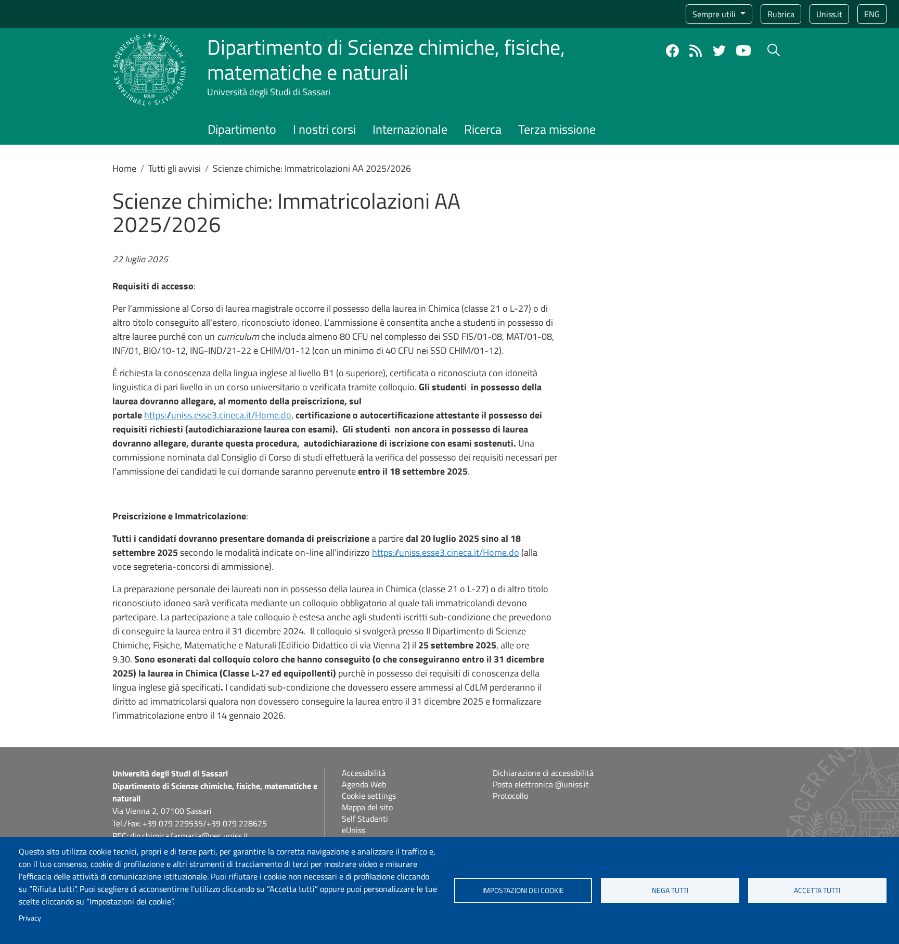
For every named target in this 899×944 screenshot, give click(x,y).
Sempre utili (715, 14)
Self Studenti (365, 818)
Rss (695, 50)
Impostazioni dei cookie (523, 890)
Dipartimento (242, 129)
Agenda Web (364, 784)
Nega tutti (670, 890)
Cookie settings (369, 795)
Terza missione (557, 129)
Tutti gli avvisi (174, 168)
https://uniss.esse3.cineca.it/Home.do (217, 415)
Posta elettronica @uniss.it (541, 784)
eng (872, 14)
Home (124, 168)
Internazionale (410, 129)
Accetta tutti (817, 890)
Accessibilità (364, 773)
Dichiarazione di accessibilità (543, 773)
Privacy (30, 918)
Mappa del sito (367, 807)
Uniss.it (829, 14)
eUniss (353, 830)
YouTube (743, 50)
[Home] (149, 39)
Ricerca (483, 129)
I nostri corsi (324, 129)
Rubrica (780, 14)
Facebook (672, 50)
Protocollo (510, 795)
